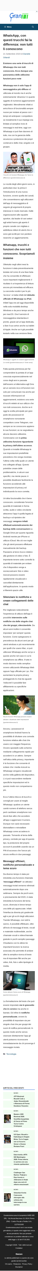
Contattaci (19, 1248)
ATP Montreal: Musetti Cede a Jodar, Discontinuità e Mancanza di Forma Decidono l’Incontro (21, 1101)
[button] (33, 27)
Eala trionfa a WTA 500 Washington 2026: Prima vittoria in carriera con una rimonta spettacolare (21, 1159)
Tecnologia (11, 1054)
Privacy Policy (27, 1264)
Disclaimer (19, 1267)
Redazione (17, 1264)
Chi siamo (8, 1264)
